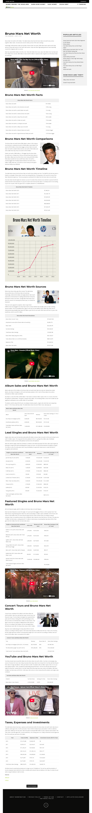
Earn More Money (38, 4)
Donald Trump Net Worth (69, 82)
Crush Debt (64, 4)
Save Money (52, 4)
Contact (60, 797)
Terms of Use (49, 797)
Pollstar (7, 780)
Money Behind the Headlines (17, 4)
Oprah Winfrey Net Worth (69, 56)
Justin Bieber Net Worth (34, 381)
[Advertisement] (46, 19)
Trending (82, 4)
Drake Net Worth (34, 717)
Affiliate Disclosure (75, 797)
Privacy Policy (35, 797)
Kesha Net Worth (67, 69)
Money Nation (10, 1)
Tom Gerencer (9, 36)
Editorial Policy (47, 798)
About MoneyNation (18, 797)
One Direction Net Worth (34, 90)
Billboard (7, 777)
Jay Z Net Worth (34, 601)
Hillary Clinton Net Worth (69, 79)
